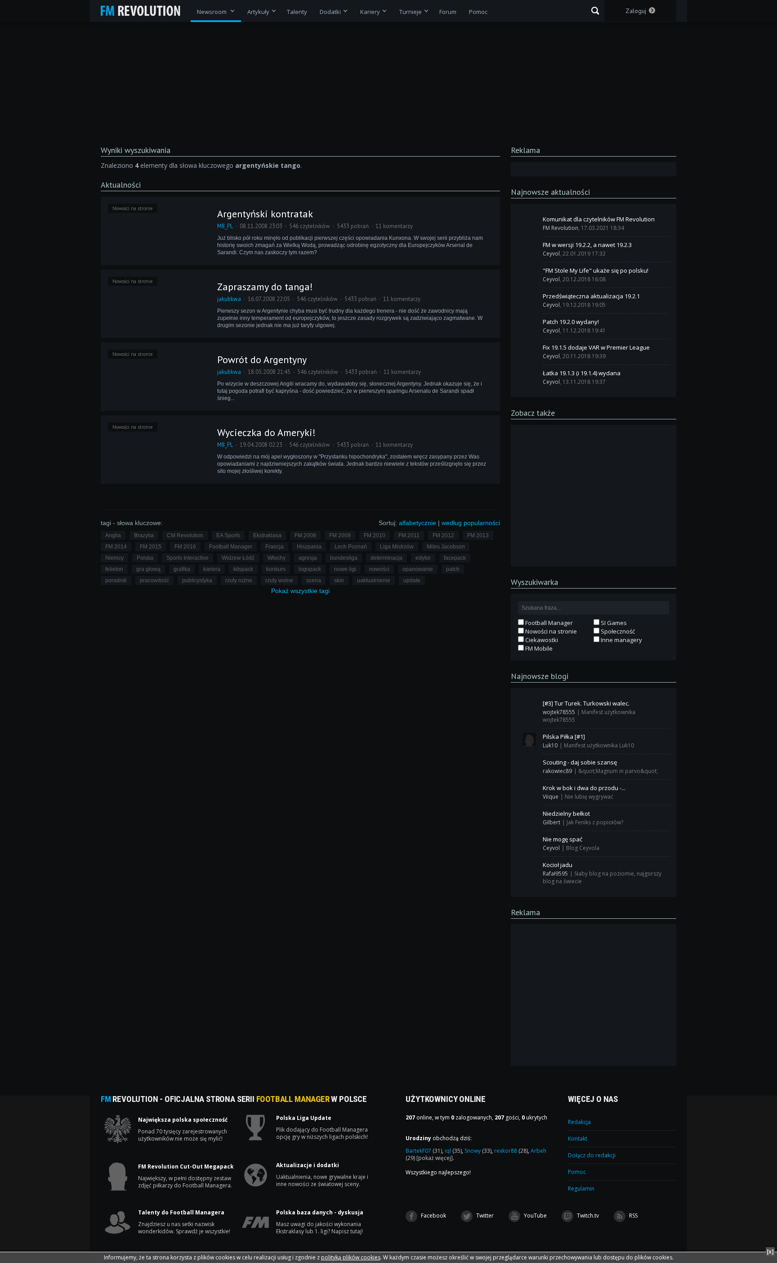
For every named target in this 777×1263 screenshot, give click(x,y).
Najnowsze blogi (539, 676)
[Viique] (529, 791)
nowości (379, 569)
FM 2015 (150, 547)
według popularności (471, 522)
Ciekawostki (541, 639)
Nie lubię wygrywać (589, 796)
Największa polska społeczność (183, 1120)
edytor (423, 558)
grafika (182, 569)
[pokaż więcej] (434, 1158)
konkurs (276, 569)
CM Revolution (185, 535)
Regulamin (581, 1188)
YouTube (534, 1215)
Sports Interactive (187, 558)
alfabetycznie (417, 522)
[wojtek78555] (529, 706)
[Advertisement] (593, 495)
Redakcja (579, 1122)
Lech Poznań (351, 547)
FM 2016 (185, 547)
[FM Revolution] (144, 10)
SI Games (613, 622)
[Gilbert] (529, 816)
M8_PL (225, 226)
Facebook (433, 1215)
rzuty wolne (279, 580)
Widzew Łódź (238, 558)
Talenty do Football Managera (181, 1212)
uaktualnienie (373, 580)
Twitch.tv (587, 1215)
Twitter (484, 1215)
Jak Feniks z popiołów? (595, 822)
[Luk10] (529, 739)
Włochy (277, 558)
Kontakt (577, 1138)
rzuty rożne (238, 580)
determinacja (386, 558)
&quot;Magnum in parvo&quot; (618, 771)
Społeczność (617, 631)
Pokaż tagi (300, 590)
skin (339, 580)
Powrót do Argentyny (262, 359)
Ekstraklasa (267, 535)
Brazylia (144, 535)
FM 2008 (305, 535)
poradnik (116, 580)
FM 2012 (443, 535)
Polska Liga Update (303, 1118)
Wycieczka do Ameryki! (266, 432)
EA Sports (228, 535)
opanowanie (417, 569)
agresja (308, 558)
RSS (633, 1215)
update (411, 580)
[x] (770, 1251)
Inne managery (620, 639)
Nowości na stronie (132, 208)
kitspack (243, 569)
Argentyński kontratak (265, 213)
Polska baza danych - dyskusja (319, 1212)
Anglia (113, 535)
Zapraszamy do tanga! (265, 286)
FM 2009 (340, 535)
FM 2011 (409, 535)
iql (453, 1151)
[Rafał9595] (529, 868)
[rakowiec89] (529, 765)
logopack (310, 569)
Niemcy (114, 558)
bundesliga (343, 558)
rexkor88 (511, 1151)
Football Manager (230, 547)
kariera (211, 569)
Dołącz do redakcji (592, 1155)
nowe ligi (345, 569)
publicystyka (197, 580)
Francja (274, 547)
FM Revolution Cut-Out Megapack (186, 1166)
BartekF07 (424, 1151)
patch (453, 569)
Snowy (477, 1151)
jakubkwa (229, 299)
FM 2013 (478, 535)
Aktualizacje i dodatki (307, 1165)
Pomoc (577, 1172)
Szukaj (595, 11)
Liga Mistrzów (397, 547)
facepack (455, 558)
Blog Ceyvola (582, 848)
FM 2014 (116, 547)
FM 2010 (374, 535)
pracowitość (154, 580)
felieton (114, 569)
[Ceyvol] (529, 248)
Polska (145, 558)
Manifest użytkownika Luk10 (599, 745)
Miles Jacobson (446, 547)
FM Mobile (538, 648)
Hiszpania (309, 547)
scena (313, 580)
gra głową (148, 569)
